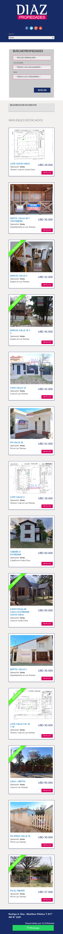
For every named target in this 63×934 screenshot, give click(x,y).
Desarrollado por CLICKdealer (39, 923)
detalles (47, 172)
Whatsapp (34, 928)
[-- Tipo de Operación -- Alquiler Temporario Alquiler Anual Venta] (37, 57)
